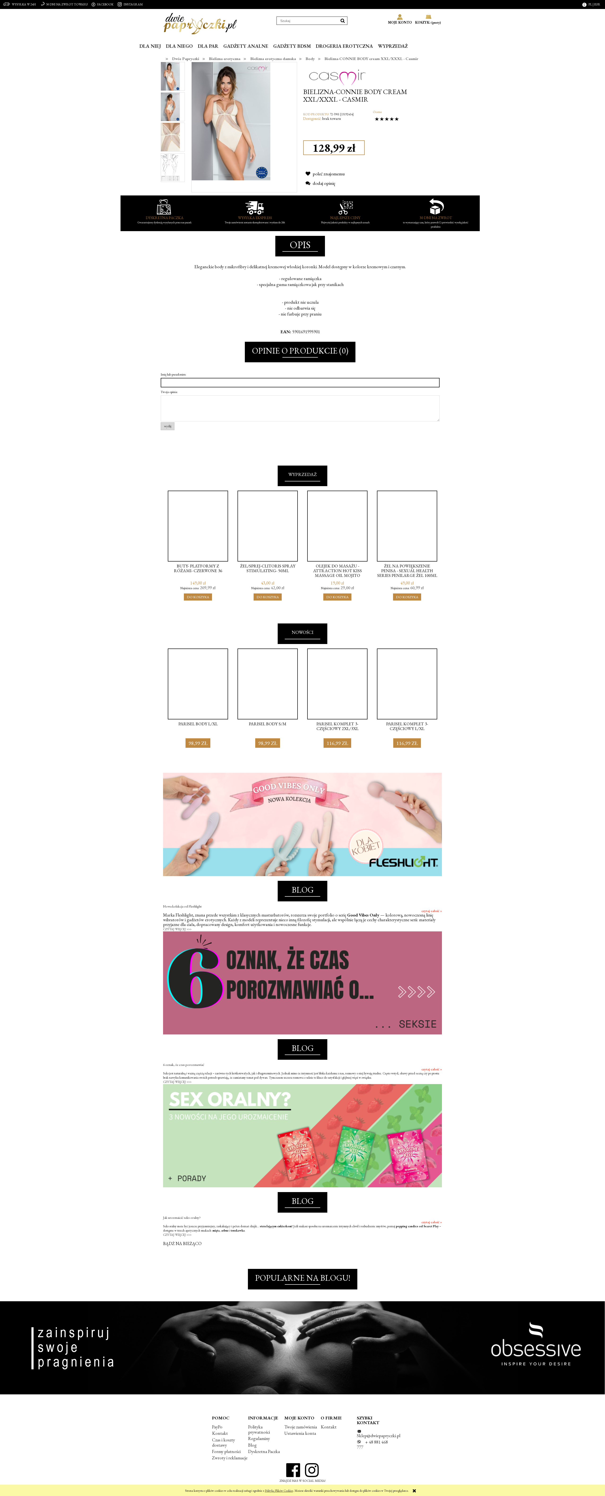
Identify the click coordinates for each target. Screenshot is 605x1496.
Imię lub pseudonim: (173, 374)
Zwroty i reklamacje (229, 1458)
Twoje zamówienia (300, 1427)
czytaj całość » (431, 911)
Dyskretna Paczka (264, 1451)
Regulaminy (259, 1438)
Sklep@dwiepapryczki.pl (378, 1436)
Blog (252, 1445)
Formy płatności (226, 1451)
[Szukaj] (342, 21)
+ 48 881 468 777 (372, 1444)
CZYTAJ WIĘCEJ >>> (177, 929)
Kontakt (220, 1433)
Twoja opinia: (169, 392)
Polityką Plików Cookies (279, 1491)
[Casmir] (337, 73)
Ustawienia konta (300, 1433)
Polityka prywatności (259, 1429)
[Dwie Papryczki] (200, 23)
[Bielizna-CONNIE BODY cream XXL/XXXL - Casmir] (170, 76)
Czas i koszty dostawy (223, 1442)
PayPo (217, 1427)
